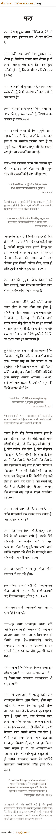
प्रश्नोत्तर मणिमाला (24, 3)
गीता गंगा (6, 3)
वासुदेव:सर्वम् (22, 832)
